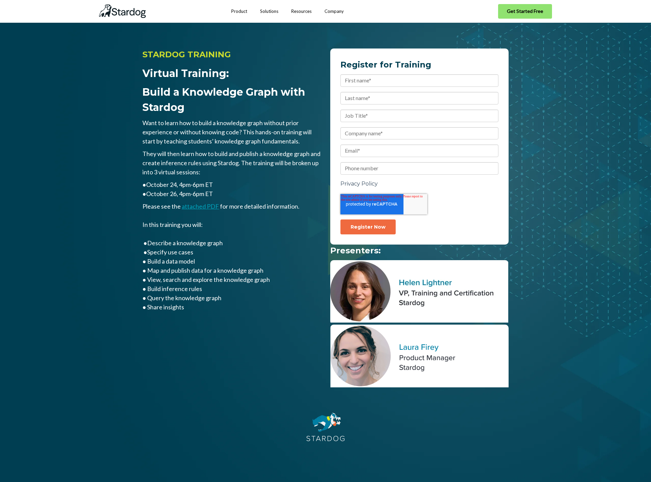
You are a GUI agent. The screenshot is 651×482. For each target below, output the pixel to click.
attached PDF (200, 206)
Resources (301, 11)
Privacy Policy (359, 183)
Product (239, 11)
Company (334, 11)
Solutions (269, 11)
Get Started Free (525, 11)
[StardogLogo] (122, 11)
